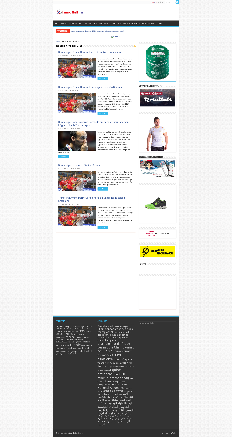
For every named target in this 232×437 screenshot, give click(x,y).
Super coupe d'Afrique (113, 394)
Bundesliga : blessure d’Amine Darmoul (80, 165)
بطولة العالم (108, 413)
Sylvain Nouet (64, 345)
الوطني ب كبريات (120, 413)
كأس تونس (120, 418)
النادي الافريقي (66, 348)
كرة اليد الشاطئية (108, 419)
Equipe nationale (75, 23)
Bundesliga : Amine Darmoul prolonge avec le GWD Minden (91, 87)
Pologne (64, 342)
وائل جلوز (59, 354)
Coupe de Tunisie (76, 329)
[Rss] (158, 2)
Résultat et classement (130, 23)
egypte (59, 331)
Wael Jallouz (86, 345)
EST (62, 333)
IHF (68, 340)
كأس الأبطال (105, 416)
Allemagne (66, 327)
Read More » (102, 78)
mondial (79, 340)
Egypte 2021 (75, 331)
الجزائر (74, 348)
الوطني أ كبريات (111, 410)
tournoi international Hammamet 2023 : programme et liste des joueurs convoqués (97, 31)
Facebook (142, 264)
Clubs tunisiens (60, 23)
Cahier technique (148, 23)
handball (70, 336)
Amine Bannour (75, 327)
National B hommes (112, 390)
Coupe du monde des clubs (118, 366)
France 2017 (76, 334)
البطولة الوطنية (117, 403)
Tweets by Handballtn (146, 323)
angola (83, 327)
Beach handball (90, 23)
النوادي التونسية (108, 407)
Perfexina (173, 433)
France (68, 334)
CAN (90, 327)
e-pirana (165, 433)
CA (87, 326)
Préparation (71, 342)
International (103, 23)
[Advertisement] (157, 293)
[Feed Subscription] (135, 46)
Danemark (85, 329)
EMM (81, 331)
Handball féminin (83, 337)
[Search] (177, 2)
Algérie (59, 326)
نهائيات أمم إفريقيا (104, 423)
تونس (74, 351)
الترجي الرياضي (83, 348)
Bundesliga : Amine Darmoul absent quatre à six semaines (90, 52)
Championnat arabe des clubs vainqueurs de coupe (114, 333)
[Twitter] (163, 2)
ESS (58, 334)
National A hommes (111, 387)
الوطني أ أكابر (126, 410)
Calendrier (115, 23)
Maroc (73, 339)
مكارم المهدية (67, 354)
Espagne (87, 331)
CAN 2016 (60, 329)
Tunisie (75, 345)
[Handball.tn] (69, 12)
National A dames (117, 384)
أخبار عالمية (128, 395)
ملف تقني (113, 422)
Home (58, 41)
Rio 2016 (83, 342)
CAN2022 (66, 329)
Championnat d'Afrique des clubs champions (113, 339)
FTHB (82, 334)
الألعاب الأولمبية (119, 397)
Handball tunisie (61, 340)
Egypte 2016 (67, 331)
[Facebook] (160, 2)
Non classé (127, 391)
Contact (159, 23)
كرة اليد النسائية (65, 351)
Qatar (78, 342)
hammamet (60, 337)
